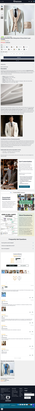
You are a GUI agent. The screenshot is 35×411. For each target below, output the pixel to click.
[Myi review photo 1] (3, 294)
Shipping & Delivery (15, 391)
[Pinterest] (24, 390)
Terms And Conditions (15, 396)
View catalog (1, 1)
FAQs (20, 396)
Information (14, 388)
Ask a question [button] (23, 265)
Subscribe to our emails (28, 392)
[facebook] (27, 390)
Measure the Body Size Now (24, 186)
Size (4, 51)
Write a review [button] (11, 265)
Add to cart (19, 57)
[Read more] (29, 2)
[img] (3, 285)
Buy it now (17, 60)
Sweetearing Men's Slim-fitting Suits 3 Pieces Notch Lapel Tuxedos (7, 379)
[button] (6, 20)
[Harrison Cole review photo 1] (3, 309)
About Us (20, 391)
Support (20, 388)
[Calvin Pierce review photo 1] (3, 343)
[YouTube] (26, 390)
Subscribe (27, 397)
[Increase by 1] (3, 56)
